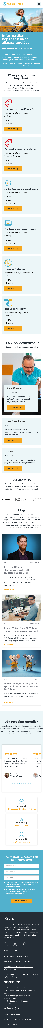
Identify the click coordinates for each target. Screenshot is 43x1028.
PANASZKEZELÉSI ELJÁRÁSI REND (18, 961)
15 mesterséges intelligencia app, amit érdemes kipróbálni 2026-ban (21, 686)
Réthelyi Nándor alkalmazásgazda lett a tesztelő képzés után (17, 570)
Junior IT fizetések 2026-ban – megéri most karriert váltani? (21, 629)
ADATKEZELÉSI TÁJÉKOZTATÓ (16, 956)
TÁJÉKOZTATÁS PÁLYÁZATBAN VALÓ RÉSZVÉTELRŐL (18, 968)
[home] (15, 4)
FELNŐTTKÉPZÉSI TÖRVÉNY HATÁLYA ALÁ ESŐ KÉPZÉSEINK (21, 976)
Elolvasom (9, 589)
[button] (12, 783)
